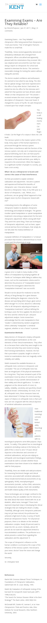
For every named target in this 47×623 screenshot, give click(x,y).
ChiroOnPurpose (13, 28)
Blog (33, 28)
